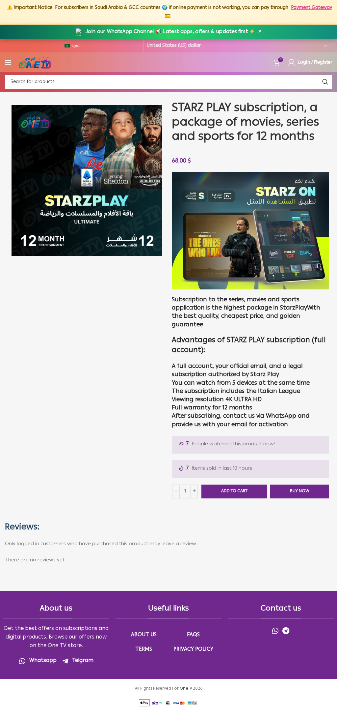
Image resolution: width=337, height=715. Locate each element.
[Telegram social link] (285, 630)
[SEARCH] (325, 82)
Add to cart (234, 491)
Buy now (299, 491)
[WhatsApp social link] (275, 630)
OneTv (186, 689)
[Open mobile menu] (8, 62)
